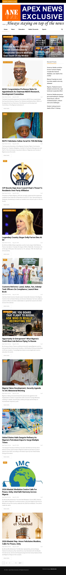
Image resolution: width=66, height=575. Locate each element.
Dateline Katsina (8, 36)
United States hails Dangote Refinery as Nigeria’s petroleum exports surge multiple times (20, 440)
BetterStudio (54, 569)
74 (15, 563)
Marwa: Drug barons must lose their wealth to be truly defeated (41, 45)
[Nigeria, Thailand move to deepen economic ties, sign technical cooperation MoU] (56, 40)
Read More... (7, 108)
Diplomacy (54, 36)
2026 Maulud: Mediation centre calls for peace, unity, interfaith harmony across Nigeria (19, 492)
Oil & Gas (6, 410)
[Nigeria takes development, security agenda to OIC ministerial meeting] (22, 372)
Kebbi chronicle (33, 29)
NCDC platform (8, 62)
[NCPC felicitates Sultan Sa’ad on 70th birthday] (22, 125)
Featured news (8, 311)
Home (5, 29)
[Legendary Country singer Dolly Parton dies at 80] (22, 222)
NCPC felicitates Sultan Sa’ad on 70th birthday (22, 141)
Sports (44, 29)
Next (20, 563)
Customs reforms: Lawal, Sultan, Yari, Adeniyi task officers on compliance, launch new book (21, 289)
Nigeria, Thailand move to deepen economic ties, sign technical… (57, 45)
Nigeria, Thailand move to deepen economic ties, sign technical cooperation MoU (55, 89)
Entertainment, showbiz (10, 210)
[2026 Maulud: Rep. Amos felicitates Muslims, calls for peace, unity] (22, 526)
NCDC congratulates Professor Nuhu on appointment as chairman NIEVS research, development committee (21, 91)
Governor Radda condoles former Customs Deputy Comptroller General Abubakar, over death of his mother (54, 71)
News (13, 29)
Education (22, 29)
